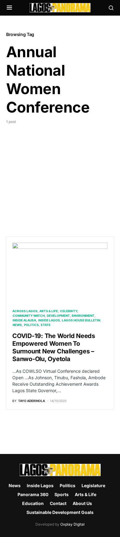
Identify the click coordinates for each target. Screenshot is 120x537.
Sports (61, 494)
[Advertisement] (60, 175)
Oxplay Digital (72, 524)
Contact (58, 503)
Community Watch (29, 315)
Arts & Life (48, 311)
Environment (83, 315)
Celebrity (68, 311)
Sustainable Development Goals (60, 512)
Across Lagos (25, 311)
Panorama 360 (33, 494)
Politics (31, 325)
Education (33, 503)
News (17, 325)
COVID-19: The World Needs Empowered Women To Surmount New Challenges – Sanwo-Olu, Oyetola (53, 347)
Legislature (93, 485)
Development (58, 315)
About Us (82, 503)
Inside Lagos (49, 320)
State (45, 325)
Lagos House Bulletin (81, 320)
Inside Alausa (24, 320)
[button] (9, 7)
